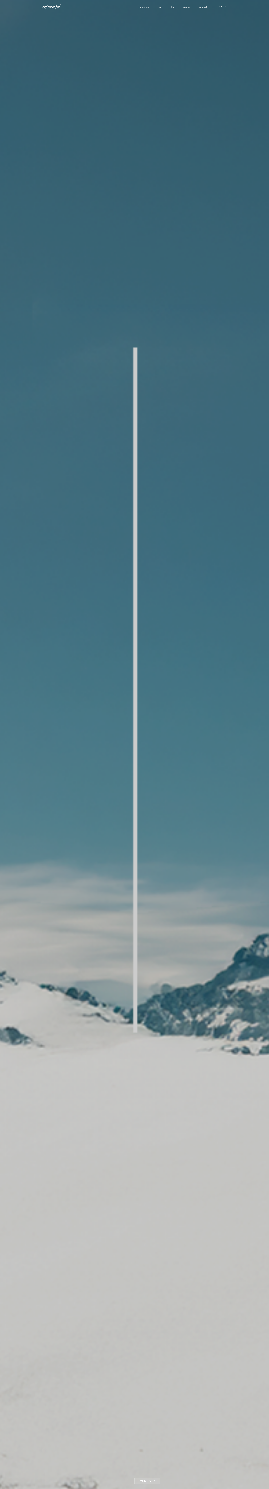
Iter (173, 7)
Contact (202, 7)
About (186, 7)
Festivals (144, 7)
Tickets (221, 7)
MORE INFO (147, 1480)
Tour (159, 7)
